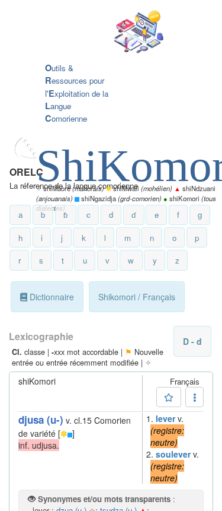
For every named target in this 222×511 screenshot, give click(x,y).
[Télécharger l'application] (102, 32)
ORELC (26, 172)
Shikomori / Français (136, 297)
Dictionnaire (50, 297)
